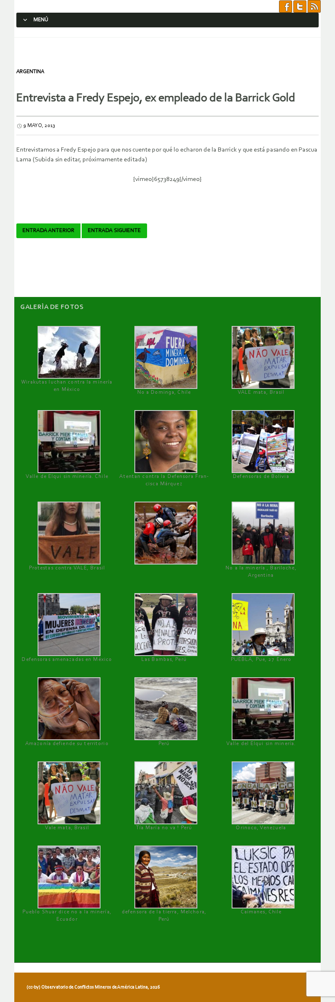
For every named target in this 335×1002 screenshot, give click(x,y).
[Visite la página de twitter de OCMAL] (299, 6)
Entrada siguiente (114, 231)
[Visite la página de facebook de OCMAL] (285, 6)
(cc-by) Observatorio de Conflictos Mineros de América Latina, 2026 (93, 987)
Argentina (30, 71)
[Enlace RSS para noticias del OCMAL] (314, 6)
